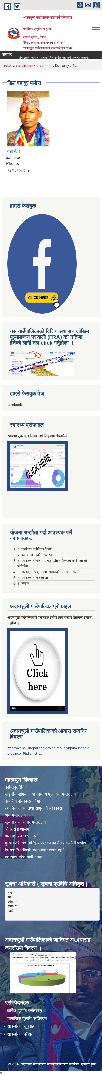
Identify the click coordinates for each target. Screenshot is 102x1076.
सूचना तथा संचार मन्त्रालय (25, 822)
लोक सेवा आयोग (17, 829)
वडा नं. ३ (45, 66)
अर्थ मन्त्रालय (15, 815)
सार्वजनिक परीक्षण (20, 1034)
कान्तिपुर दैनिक (16, 787)
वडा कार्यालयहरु (26, 66)
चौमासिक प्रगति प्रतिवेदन (27, 1018)
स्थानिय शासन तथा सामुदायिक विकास (33, 808)
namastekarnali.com (23, 857)
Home (7, 66)
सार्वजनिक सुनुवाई (20, 1026)
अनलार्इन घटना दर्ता (22, 836)
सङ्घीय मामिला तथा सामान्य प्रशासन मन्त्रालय (40, 794)
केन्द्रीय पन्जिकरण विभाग (24, 801)
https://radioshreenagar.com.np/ (34, 850)
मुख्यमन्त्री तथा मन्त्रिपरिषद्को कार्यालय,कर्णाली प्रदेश (45, 843)
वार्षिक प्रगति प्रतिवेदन (24, 1010)
